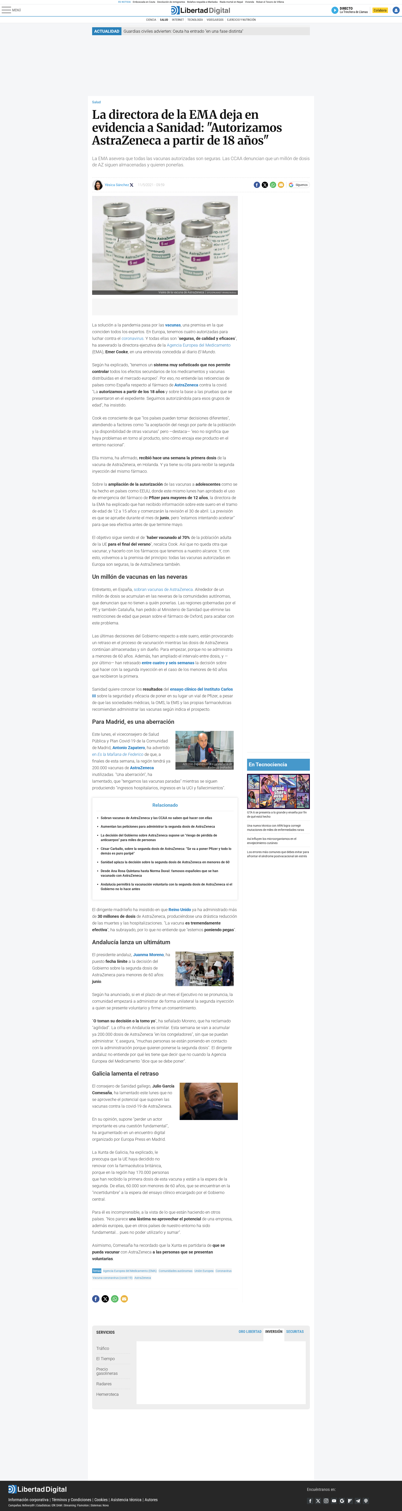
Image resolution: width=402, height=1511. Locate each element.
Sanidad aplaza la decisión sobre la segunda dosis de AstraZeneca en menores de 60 (165, 862)
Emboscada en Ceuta (144, 2)
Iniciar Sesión (396, 10)
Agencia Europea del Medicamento (199, 345)
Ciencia (151, 19)
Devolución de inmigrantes (171, 2)
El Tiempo (105, 1358)
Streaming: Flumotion (76, 1505)
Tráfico (102, 1348)
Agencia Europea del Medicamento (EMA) (130, 1271)
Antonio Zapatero (128, 747)
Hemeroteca (107, 1394)
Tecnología (195, 19)
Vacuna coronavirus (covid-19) (113, 1277)
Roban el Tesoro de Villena (270, 2)
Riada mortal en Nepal (231, 2)
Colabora (380, 10)
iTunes (366, 1501)
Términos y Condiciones (71, 1499)
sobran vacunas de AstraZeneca (163, 589)
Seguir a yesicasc (132, 185)
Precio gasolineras (107, 1371)
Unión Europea (204, 1271)
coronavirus (132, 338)
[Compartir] (257, 185)
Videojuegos (215, 19)
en (117, 754)
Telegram (358, 1501)
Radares (104, 1383)
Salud (164, 19)
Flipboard (350, 1501)
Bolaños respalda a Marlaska (202, 2)
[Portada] (200, 10)
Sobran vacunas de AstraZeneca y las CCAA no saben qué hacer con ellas (156, 818)
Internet (178, 19)
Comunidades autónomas (175, 1271)
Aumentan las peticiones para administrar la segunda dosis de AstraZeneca (158, 827)
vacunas (173, 325)
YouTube (334, 1501)
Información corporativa (28, 1499)
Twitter (318, 1501)
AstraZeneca (185, 384)
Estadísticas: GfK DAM (49, 1505)
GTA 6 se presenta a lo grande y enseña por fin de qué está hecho (277, 814)
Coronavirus (224, 1271)
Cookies (101, 1499)
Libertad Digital (157, 1489)
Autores (151, 1499)
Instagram (326, 1501)
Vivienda (249, 2)
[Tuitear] (265, 185)
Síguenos (302, 184)
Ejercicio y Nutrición (241, 19)
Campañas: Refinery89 (21, 1505)
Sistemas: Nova (100, 1505)
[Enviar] (273, 185)
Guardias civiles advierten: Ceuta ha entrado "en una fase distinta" (183, 31)
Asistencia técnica (126, 1499)
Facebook (310, 1501)
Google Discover (342, 1501)
